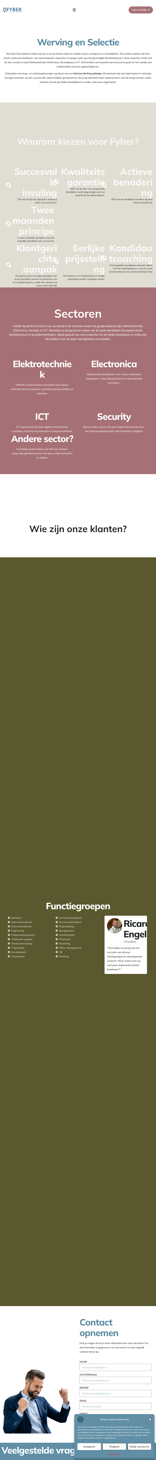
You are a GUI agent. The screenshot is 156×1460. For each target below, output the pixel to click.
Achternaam (88, 1374)
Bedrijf (84, 1387)
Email (83, 1400)
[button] (149, 1419)
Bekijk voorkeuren (139, 1446)
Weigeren (114, 1446)
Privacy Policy (114, 1454)
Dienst (84, 1413)
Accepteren (89, 1446)
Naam (83, 1361)
